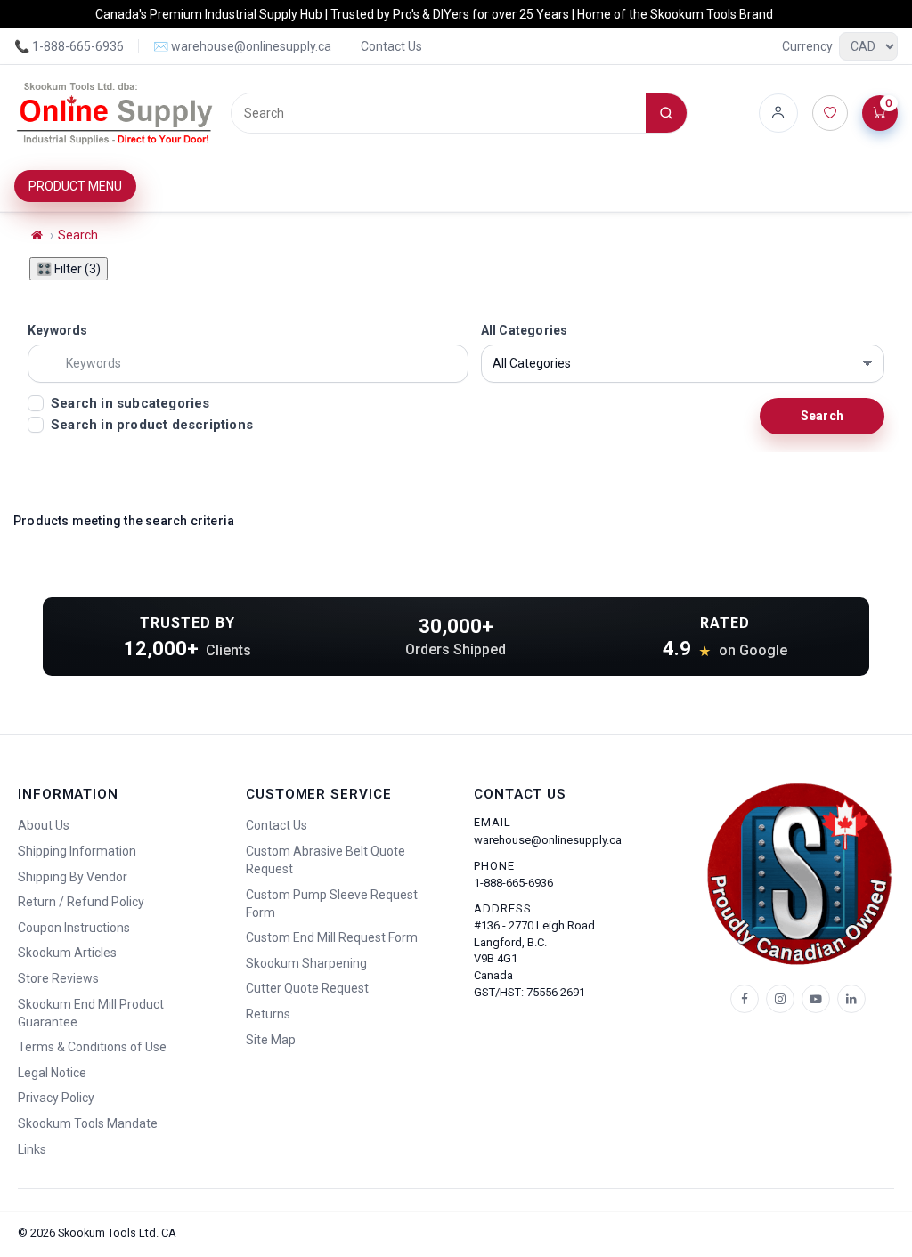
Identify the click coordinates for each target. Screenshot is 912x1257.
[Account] (778, 113)
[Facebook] (744, 999)
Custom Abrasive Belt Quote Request (325, 860)
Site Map (271, 1040)
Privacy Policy (56, 1098)
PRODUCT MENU (75, 186)
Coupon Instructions (74, 927)
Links (32, 1149)
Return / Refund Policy (81, 902)
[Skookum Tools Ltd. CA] (115, 113)
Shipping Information (77, 851)
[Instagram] (780, 999)
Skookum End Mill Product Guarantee (91, 1013)
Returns (268, 1014)
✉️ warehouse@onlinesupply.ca (242, 46)
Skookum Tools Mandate (88, 1123)
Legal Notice (52, 1073)
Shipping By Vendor (72, 877)
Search (78, 235)
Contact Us (391, 46)
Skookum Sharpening (306, 963)
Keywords (58, 330)
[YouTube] (816, 999)
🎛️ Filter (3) (69, 269)
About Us (43, 825)
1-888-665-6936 (513, 882)
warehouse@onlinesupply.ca (548, 840)
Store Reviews (58, 978)
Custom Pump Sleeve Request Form (332, 904)
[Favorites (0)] (830, 113)
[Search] (666, 113)
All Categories (524, 330)
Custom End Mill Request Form (332, 937)
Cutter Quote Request (307, 988)
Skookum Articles (67, 952)
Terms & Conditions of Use (92, 1047)
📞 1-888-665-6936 (69, 46)
